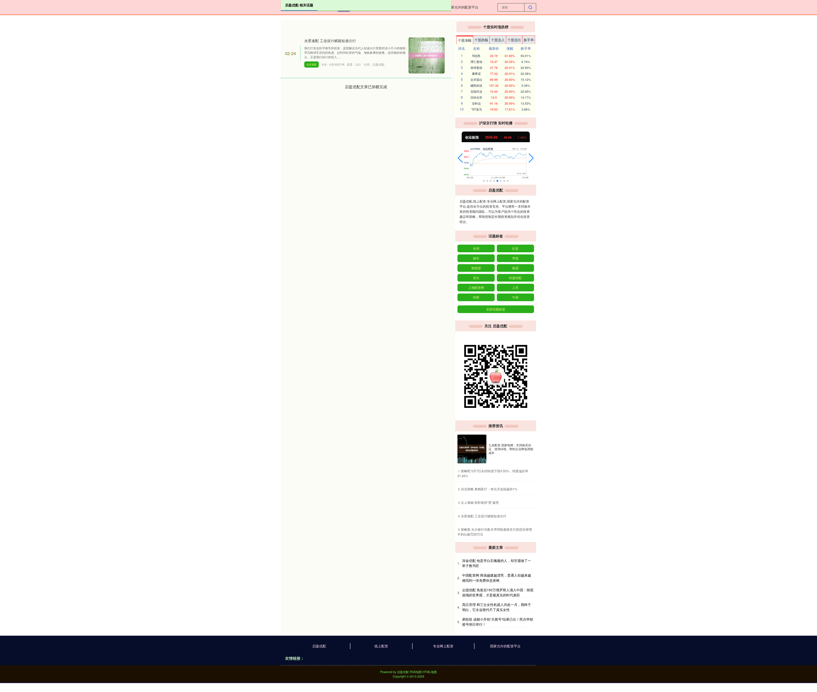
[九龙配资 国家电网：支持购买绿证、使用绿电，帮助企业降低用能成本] (471, 448)
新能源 (476, 268)
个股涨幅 (464, 40)
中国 (515, 297)
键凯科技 (476, 85)
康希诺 (476, 73)
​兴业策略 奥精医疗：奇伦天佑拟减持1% (489, 489)
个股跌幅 (481, 39)
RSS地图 (416, 672)
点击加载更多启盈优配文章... (366, 86)
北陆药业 (476, 91)
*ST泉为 (476, 109)
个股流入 (498, 39)
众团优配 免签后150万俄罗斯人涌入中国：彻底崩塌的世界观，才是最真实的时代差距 (497, 592)
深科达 (476, 103)
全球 (476, 248)
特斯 (476, 297)
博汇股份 (476, 62)
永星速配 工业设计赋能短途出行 (330, 40)
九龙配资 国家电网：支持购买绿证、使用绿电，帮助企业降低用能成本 (510, 449)
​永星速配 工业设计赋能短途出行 (483, 516)
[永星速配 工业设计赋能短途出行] (426, 55)
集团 (515, 268)
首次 (476, 277)
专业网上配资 (443, 646)
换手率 (529, 39)
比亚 (515, 248)
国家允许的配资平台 (463, 7)
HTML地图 (430, 672)
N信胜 (476, 56)
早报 (515, 258)
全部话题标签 (495, 309)
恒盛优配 (515, 277)
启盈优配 (319, 646)
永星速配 (311, 64)
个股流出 (514, 39)
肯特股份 (476, 67)
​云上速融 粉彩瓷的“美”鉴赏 (480, 502)
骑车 (476, 258)
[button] (460, 158)
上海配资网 (476, 287)
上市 (515, 287)
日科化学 (476, 97)
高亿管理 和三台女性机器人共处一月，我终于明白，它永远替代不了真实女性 (496, 607)
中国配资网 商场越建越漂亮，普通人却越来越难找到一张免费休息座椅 (496, 578)
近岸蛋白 (476, 79)
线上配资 (381, 646)
